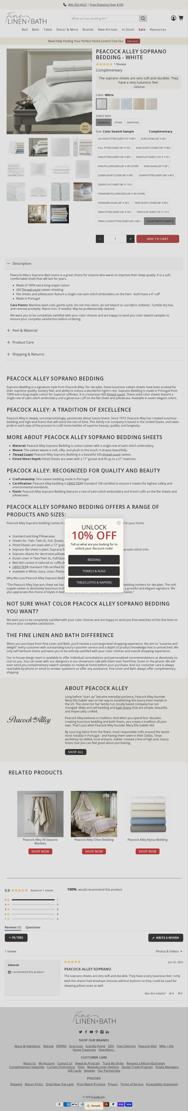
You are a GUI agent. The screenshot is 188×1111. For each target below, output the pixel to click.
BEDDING (94, 560)
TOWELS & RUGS (94, 571)
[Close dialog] (119, 523)
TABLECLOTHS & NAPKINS (94, 582)
